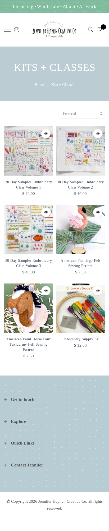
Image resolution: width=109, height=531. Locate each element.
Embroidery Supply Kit (80, 339)
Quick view (46, 133)
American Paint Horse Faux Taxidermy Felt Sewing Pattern (28, 344)
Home (40, 85)
